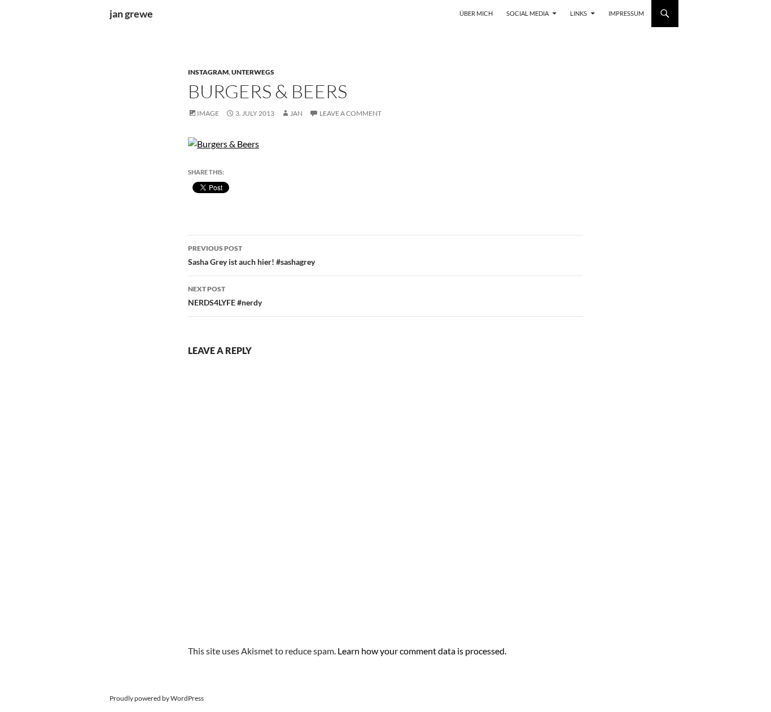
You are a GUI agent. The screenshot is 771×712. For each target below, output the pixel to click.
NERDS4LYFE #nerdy (225, 296)
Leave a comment (350, 113)
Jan (296, 113)
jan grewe (131, 13)
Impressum (626, 13)
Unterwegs (252, 72)
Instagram (208, 72)
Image (208, 113)
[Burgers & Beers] (223, 142)
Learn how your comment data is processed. (422, 650)
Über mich (476, 13)
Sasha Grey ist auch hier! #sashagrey (251, 255)
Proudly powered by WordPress (156, 698)
